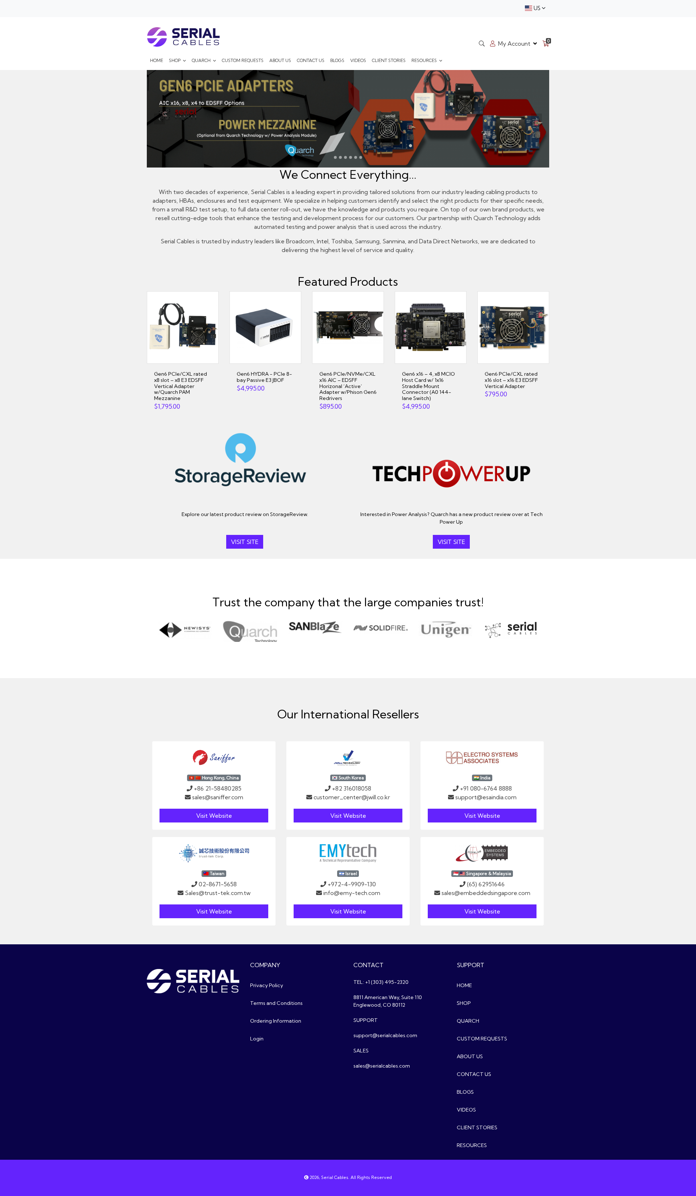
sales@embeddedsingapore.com (486, 892)
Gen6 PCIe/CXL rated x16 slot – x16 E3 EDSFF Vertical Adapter (511, 380)
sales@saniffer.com (217, 797)
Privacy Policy (266, 985)
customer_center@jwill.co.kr (352, 797)
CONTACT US (310, 60)
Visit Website (214, 815)
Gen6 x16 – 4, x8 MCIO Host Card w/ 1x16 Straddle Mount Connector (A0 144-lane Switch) (428, 386)
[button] (159, 119)
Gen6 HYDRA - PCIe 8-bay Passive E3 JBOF (264, 377)
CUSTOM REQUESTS (243, 60)
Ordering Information (275, 1021)
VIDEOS (358, 60)
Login (257, 1038)
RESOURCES (424, 60)
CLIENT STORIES (389, 60)
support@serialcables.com (385, 1035)
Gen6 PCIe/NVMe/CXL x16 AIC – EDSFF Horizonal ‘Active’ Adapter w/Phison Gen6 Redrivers (348, 386)
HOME (156, 60)
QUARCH (202, 60)
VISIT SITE (244, 541)
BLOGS (337, 60)
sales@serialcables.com (381, 1066)
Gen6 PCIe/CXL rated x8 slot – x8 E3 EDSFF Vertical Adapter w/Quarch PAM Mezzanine (180, 386)
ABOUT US (280, 60)
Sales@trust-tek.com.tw (217, 892)
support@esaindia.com (486, 797)
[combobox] (535, 8)
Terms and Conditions (276, 1003)
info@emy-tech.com (351, 892)
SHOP (175, 60)
